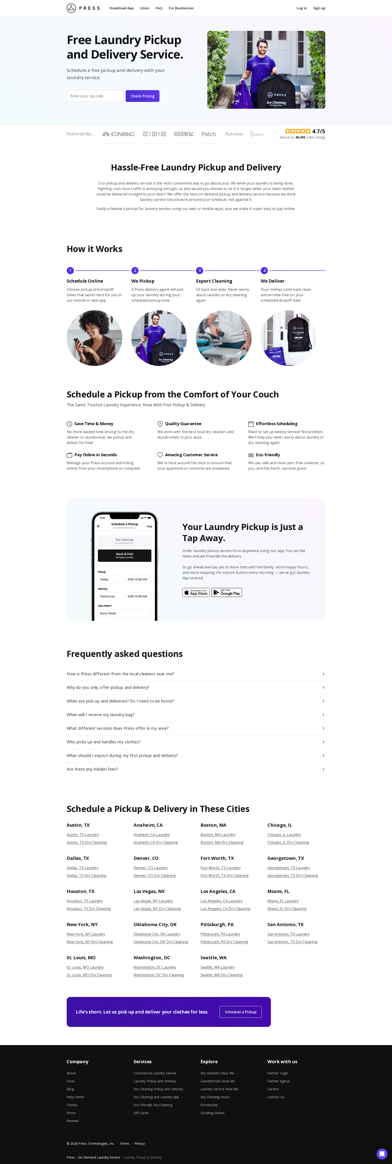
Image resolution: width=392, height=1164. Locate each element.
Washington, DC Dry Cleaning (159, 974)
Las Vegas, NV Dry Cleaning (157, 908)
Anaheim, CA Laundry (152, 834)
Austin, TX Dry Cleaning (87, 842)
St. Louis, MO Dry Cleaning (89, 974)
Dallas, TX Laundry (82, 867)
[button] (382, 1154)
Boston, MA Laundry (218, 834)
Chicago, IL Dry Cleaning (288, 842)
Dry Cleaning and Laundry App (156, 1097)
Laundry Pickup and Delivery (155, 1081)
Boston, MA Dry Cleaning (222, 842)
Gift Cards (141, 1113)
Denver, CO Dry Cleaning (155, 875)
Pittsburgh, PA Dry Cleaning (224, 941)
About (71, 1073)
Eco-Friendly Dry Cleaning (153, 1105)
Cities (144, 8)
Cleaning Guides (213, 1113)
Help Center (75, 1097)
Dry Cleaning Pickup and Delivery (158, 1089)
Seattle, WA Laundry (218, 967)
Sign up (319, 8)
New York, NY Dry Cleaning (90, 941)
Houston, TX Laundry (85, 900)
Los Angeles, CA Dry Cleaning (225, 908)
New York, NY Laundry (86, 934)
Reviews (73, 1121)
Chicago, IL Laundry (284, 834)
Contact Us (275, 1097)
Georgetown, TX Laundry (288, 867)
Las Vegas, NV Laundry (153, 900)
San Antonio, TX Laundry (288, 934)
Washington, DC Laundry (155, 967)
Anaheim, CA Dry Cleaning (156, 842)
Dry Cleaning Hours (215, 1097)
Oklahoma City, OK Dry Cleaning (161, 941)
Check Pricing (142, 96)
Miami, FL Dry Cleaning (286, 908)
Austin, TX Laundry (83, 834)
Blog (70, 1089)
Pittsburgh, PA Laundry (220, 934)
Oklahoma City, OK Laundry (157, 934)
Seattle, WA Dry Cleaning (222, 974)
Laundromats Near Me (218, 1081)
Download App (122, 8)
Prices (71, 1113)
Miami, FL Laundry (283, 900)
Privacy (139, 1143)
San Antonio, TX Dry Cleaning (292, 941)
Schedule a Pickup (241, 1011)
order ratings (310, 137)
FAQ (159, 8)
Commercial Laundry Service (155, 1073)
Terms (124, 1143)
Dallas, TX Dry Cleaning (86, 875)
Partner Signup (278, 1081)
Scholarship (209, 1105)
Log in (302, 8)
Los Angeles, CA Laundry (222, 900)
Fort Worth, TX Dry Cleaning (225, 875)
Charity (72, 1105)
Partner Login (277, 1073)
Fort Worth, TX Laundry (221, 867)
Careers (273, 1089)
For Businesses (181, 8)
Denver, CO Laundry (151, 867)
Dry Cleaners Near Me (217, 1073)
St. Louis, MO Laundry (85, 967)
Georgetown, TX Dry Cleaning (292, 875)
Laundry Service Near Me (220, 1089)
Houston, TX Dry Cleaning (89, 908)
